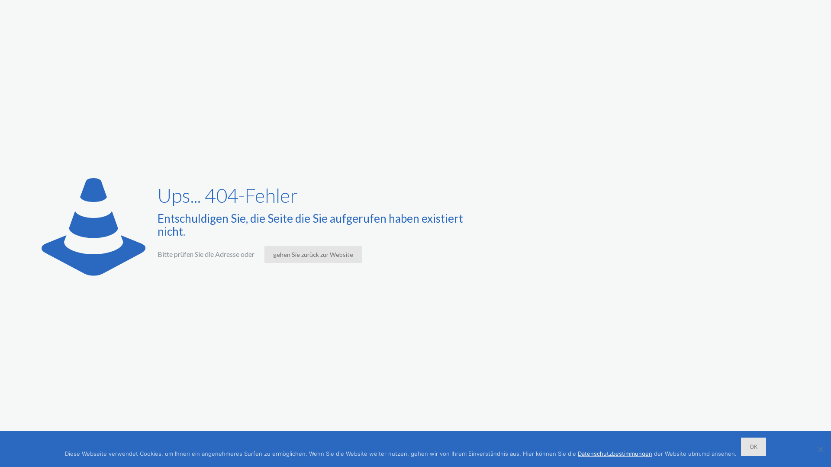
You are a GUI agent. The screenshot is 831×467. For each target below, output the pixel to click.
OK (753, 446)
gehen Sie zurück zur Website (313, 254)
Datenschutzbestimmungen (615, 453)
